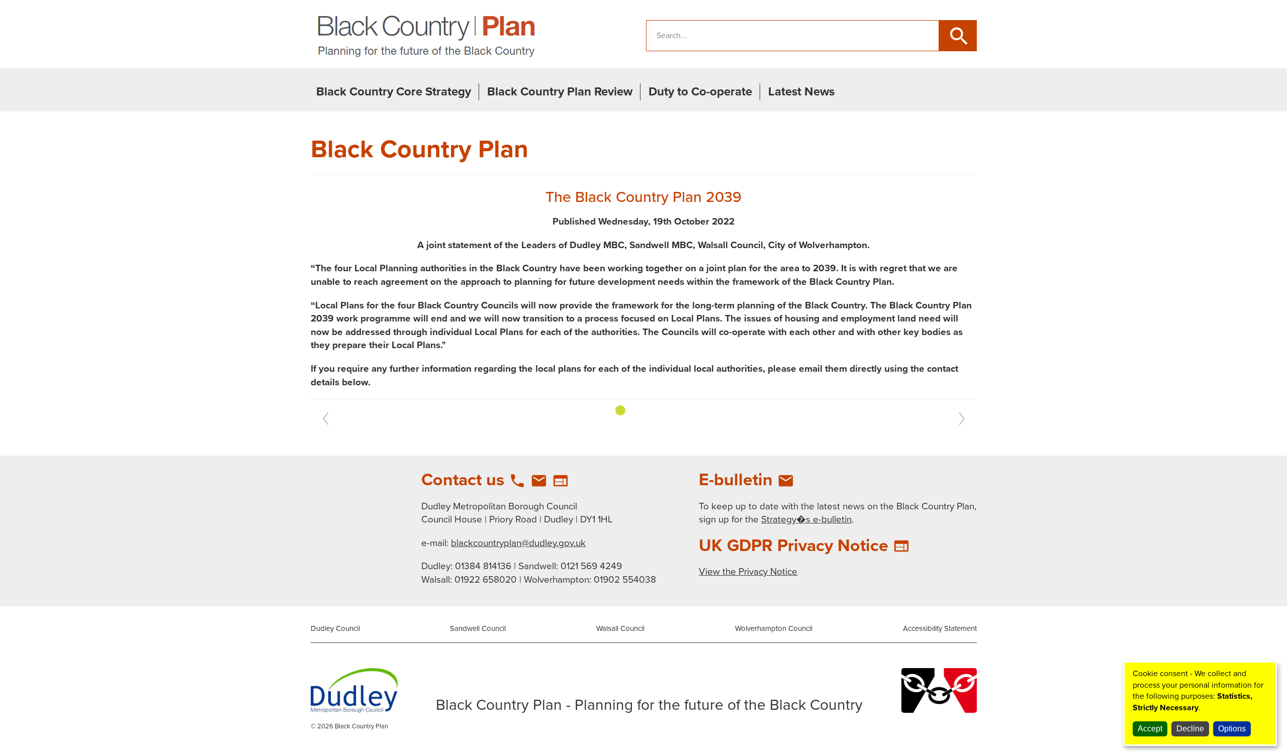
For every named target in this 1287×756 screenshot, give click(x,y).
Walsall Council (620, 628)
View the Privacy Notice (748, 571)
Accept (1150, 728)
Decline (1190, 728)
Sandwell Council (478, 628)
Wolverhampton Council (773, 628)
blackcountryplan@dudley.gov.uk (518, 543)
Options (1232, 728)
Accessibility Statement (940, 628)
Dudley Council (335, 628)
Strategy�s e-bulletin (806, 519)
